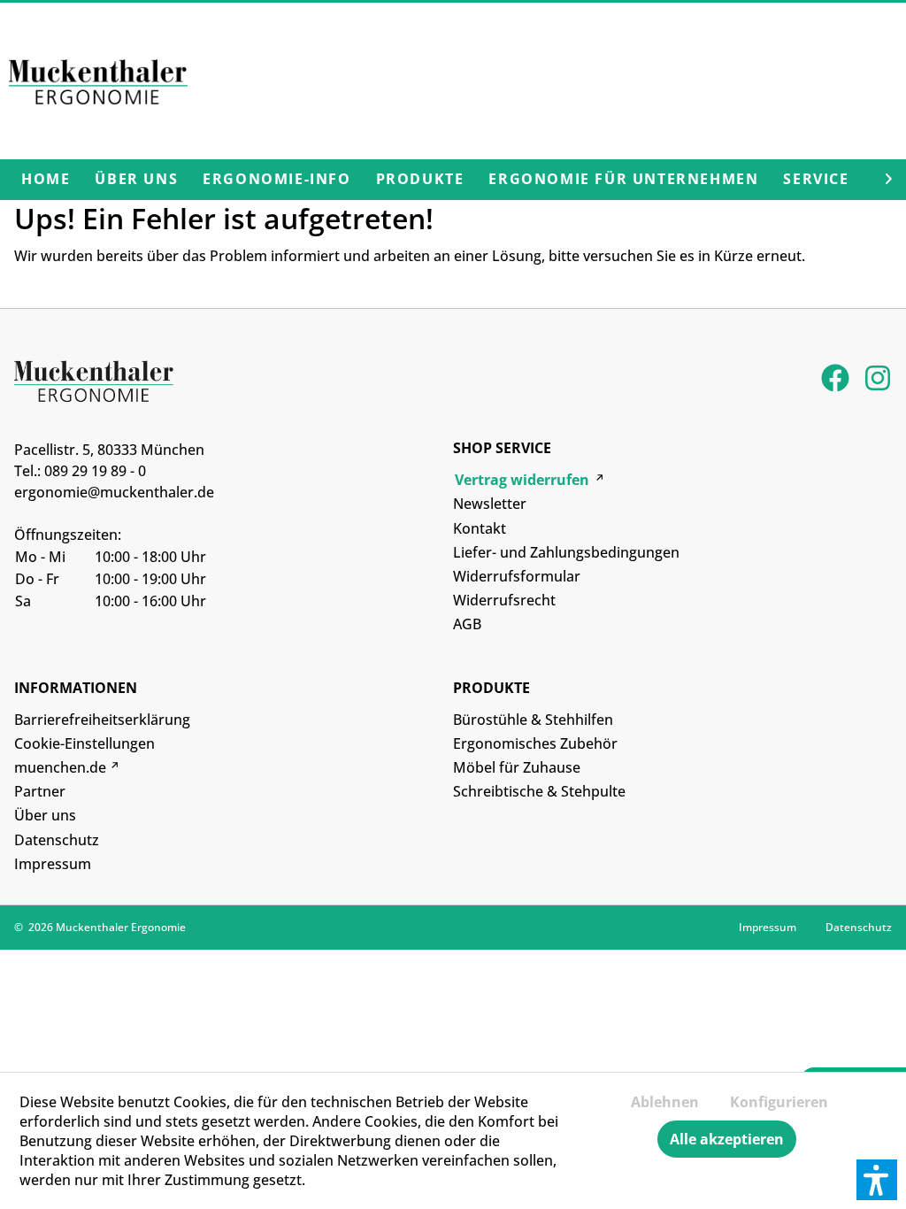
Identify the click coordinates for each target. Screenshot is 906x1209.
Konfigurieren (779, 1102)
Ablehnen (665, 1102)
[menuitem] (45, 179)
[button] (876, 1179)
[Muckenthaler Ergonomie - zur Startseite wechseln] (98, 87)
